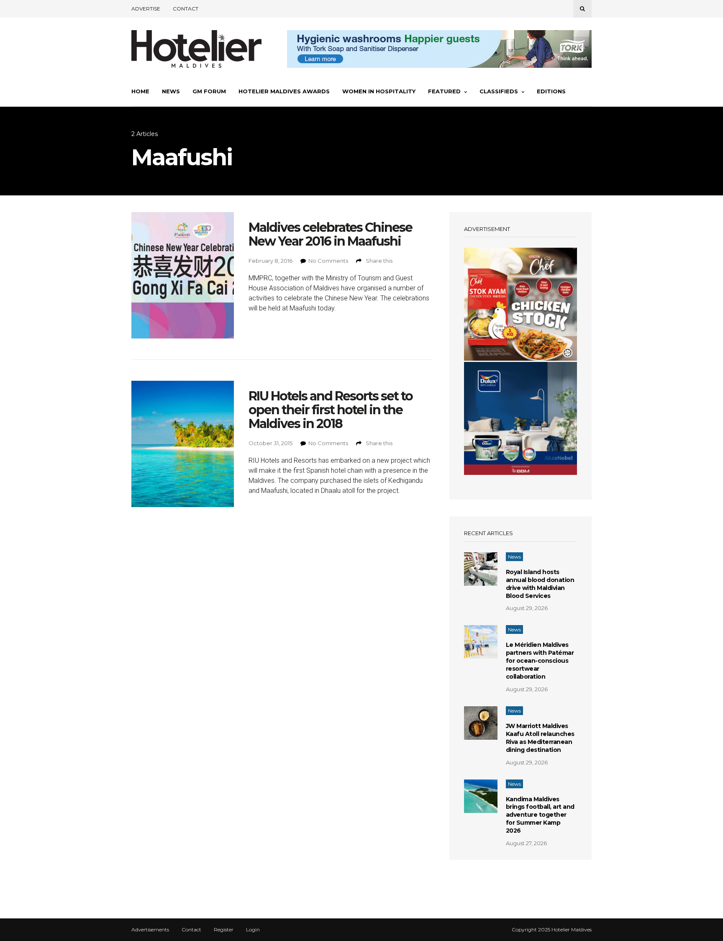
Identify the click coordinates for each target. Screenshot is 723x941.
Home (140, 91)
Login (253, 929)
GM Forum (209, 91)
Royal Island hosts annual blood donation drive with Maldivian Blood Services (540, 584)
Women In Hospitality (378, 91)
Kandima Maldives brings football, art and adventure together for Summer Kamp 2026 (540, 815)
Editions (551, 91)
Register (223, 929)
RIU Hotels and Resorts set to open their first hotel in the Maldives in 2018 (331, 410)
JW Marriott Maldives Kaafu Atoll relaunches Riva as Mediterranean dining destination (540, 738)
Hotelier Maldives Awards (284, 91)
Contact (185, 8)
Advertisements (150, 929)
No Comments (328, 260)
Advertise (145, 8)
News (171, 91)
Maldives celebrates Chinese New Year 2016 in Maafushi (330, 234)
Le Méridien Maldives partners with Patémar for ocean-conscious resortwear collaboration (540, 660)
